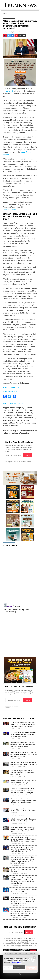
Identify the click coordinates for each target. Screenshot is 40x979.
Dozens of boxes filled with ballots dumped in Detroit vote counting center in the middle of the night (22, 791)
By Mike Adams (22, 917)
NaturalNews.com (10, 392)
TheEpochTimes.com (11, 387)
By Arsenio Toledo (22, 795)
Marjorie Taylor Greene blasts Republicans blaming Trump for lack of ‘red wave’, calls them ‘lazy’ (23, 801)
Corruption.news (9, 210)
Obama (14, 418)
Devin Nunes (8, 413)
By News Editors (22, 873)
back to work (8, 91)
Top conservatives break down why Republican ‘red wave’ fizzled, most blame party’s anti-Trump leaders (22, 724)
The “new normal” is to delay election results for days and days (23, 782)
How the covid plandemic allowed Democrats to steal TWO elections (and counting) (22, 773)
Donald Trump (23, 413)
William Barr (14, 425)
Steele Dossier (15, 423)
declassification (18, 410)
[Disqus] (20, 574)
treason (32, 423)
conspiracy (19, 408)
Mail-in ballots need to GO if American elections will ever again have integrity (23, 763)
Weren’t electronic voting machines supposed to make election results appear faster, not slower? (22, 829)
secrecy (20, 420)
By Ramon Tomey (22, 893)
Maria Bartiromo (20, 415)
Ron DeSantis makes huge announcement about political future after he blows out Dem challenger (23, 839)
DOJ (15, 413)
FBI (31, 413)
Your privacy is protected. (11, 461)
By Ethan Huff (21, 766)
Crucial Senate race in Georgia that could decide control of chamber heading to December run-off (22, 849)
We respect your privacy (28, 943)
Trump (5, 425)
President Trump (9, 420)
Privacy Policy (16, 962)
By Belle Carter (22, 815)
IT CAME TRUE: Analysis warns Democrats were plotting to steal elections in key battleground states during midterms (22, 880)
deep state (29, 410)
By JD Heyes (21, 728)
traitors (25, 423)
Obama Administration (26, 418)
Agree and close (19, 967)
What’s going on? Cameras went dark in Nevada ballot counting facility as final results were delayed (23, 744)
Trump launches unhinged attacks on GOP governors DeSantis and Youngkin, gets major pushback (23, 754)
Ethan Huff (16, 32)
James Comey (8, 415)
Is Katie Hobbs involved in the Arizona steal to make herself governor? (23, 820)
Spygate (6, 423)
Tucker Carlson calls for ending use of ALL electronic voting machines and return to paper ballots (23, 734)
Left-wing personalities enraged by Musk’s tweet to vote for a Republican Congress (23, 811)
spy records (28, 420)
